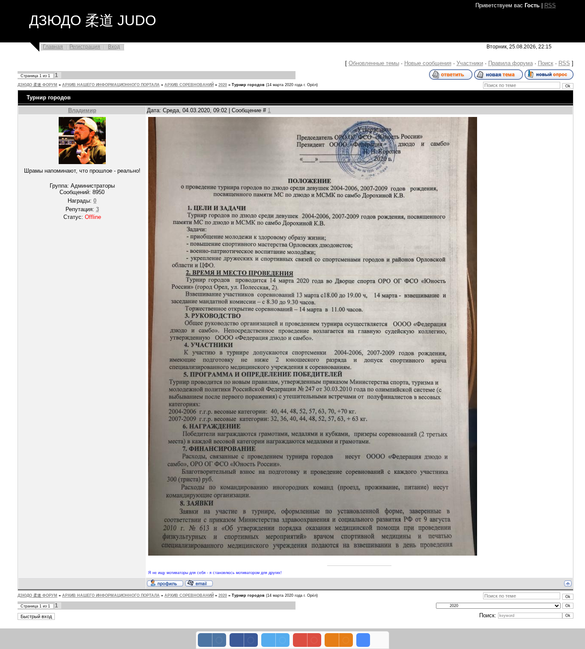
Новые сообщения (427, 63)
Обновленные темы (374, 63)
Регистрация (84, 47)
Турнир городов (248, 85)
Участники (470, 63)
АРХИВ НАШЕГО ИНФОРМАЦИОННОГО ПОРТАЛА (111, 85)
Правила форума (510, 63)
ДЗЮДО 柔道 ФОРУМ (37, 85)
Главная (53, 47)
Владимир (82, 110)
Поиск (545, 63)
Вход (114, 47)
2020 (222, 85)
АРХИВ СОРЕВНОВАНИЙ (189, 85)
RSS (550, 5)
